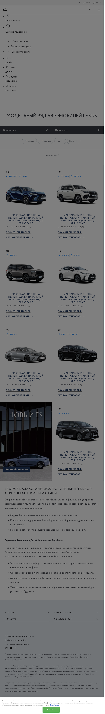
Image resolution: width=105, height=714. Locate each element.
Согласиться (51, 710)
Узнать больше (54, 705)
